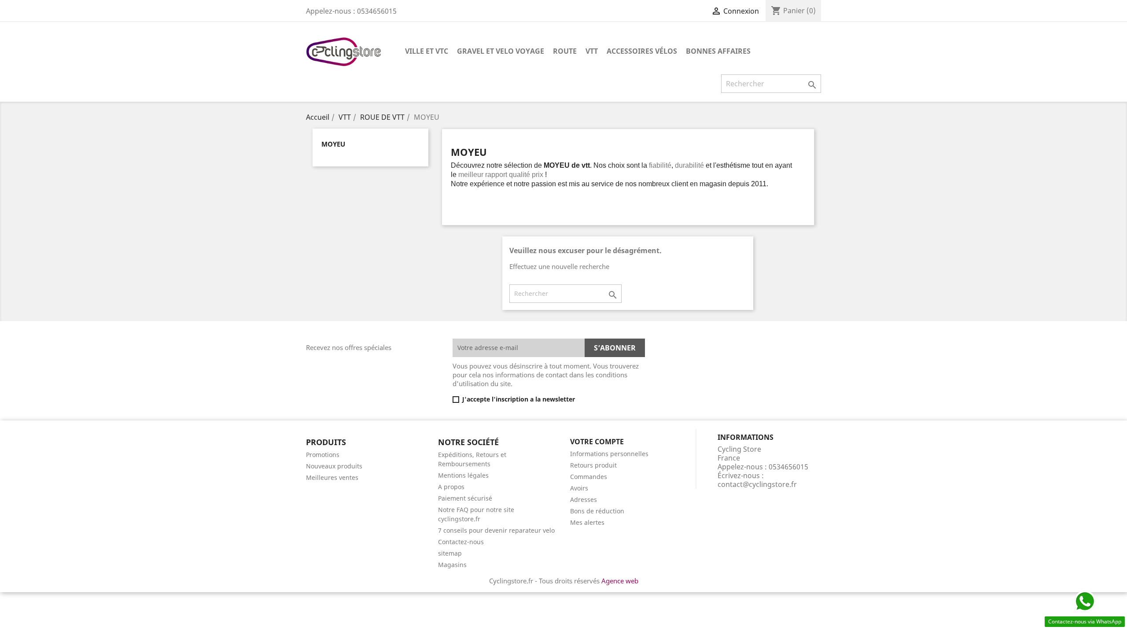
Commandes (588, 476)
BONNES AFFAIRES (718, 51)
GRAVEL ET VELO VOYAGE (500, 51)
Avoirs (579, 488)
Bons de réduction (597, 511)
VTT (592, 51)
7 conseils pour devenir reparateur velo (496, 530)
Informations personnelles (609, 454)
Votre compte (597, 441)
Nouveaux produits (334, 466)
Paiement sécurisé (465, 498)
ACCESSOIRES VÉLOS (642, 51)
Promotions (322, 454)
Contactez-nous (461, 542)
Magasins (452, 564)
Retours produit (593, 465)
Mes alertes (587, 522)
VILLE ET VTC (426, 51)
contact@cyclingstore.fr (757, 484)
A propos (451, 487)
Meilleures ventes (332, 477)
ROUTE (565, 51)
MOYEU (333, 144)
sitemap (450, 553)
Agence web (619, 580)
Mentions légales (463, 475)
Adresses (583, 499)
